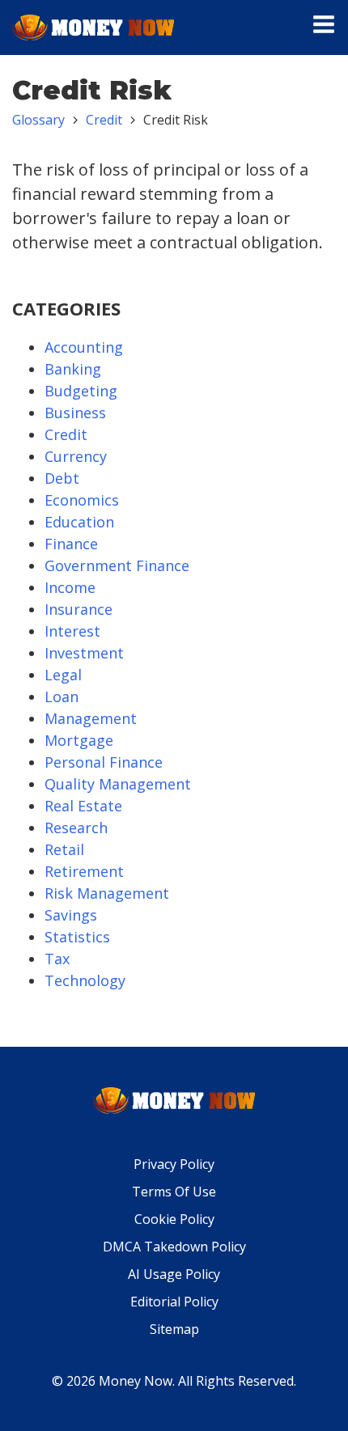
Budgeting (81, 390)
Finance (71, 543)
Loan (62, 696)
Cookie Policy (174, 1219)
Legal (63, 674)
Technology (85, 980)
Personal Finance (104, 762)
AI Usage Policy (174, 1274)
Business (75, 412)
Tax (57, 958)
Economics (82, 500)
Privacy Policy (174, 1164)
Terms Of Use (174, 1191)
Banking (73, 369)
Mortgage (79, 740)
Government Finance (117, 565)
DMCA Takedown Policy (174, 1246)
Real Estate (83, 805)
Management (91, 718)
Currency (76, 456)
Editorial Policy (174, 1301)
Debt (62, 478)
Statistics (77, 936)
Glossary (38, 120)
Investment (84, 653)
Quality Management (118, 784)
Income (70, 587)
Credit (104, 120)
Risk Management (107, 893)
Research (76, 827)
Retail (64, 849)
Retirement (84, 871)
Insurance (78, 609)
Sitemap (174, 1329)
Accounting (84, 347)
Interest (72, 631)
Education (79, 521)
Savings (71, 915)
